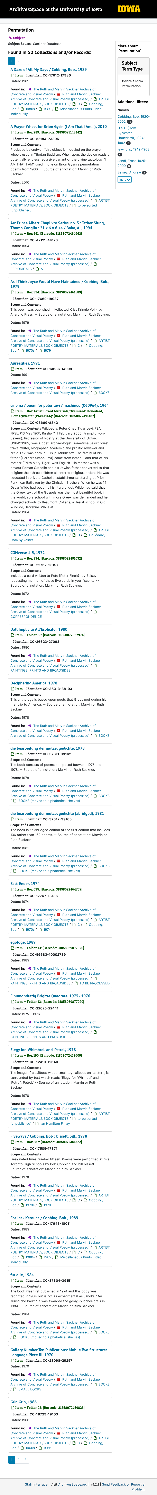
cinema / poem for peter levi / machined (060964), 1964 (59, 405)
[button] (132, 66)
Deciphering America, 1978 (33, 683)
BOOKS (104, 393)
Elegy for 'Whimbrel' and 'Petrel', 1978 (43, 1049)
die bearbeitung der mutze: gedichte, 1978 (47, 748)
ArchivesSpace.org (72, 1484)
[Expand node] (152, 21)
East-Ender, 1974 (25, 883)
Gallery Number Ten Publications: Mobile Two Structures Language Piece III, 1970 (58, 1352)
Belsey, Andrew (131, 172)
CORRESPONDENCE (26, 617)
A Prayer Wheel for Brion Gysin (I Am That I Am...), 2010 (58, 126)
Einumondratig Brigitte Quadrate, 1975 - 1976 (50, 996)
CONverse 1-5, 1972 (27, 552)
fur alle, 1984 (22, 1274)
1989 (47, 109)
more (123, 179)
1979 (47, 350)
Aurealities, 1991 (25, 363)
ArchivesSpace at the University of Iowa (55, 10)
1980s (30, 109)
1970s (30, 350)
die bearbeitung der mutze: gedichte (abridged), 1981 (57, 813)
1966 (47, 1448)
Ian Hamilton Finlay (55, 1123)
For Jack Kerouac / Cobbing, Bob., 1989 (44, 1217)
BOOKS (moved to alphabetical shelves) (49, 801)
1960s (30, 1448)
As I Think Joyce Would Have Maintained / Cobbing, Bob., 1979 (59, 284)
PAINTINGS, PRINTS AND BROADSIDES (40, 670)
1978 (47, 1205)
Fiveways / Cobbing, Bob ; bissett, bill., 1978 (48, 1136)
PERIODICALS (21, 269)
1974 (47, 929)
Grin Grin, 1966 (23, 1402)
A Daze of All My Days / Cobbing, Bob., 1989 (48, 69)
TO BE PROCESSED (95, 983)
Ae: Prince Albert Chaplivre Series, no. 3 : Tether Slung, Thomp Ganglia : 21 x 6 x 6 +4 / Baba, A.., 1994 (57, 225)
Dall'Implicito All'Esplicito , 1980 (38, 629)
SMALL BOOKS (29, 1389)
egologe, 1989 (23, 942)
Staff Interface (36, 1484)
